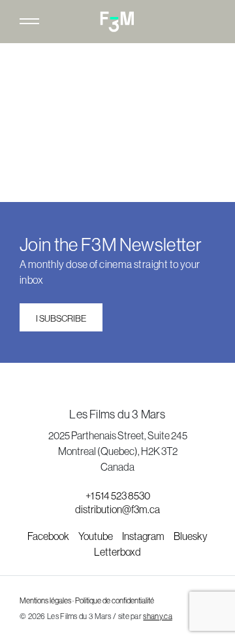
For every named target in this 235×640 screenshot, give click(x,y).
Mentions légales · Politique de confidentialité (87, 600)
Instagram (144, 536)
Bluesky (191, 536)
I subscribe (61, 318)
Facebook (48, 536)
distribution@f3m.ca (117, 509)
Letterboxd (117, 552)
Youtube (96, 536)
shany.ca (157, 616)
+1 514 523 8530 (118, 495)
